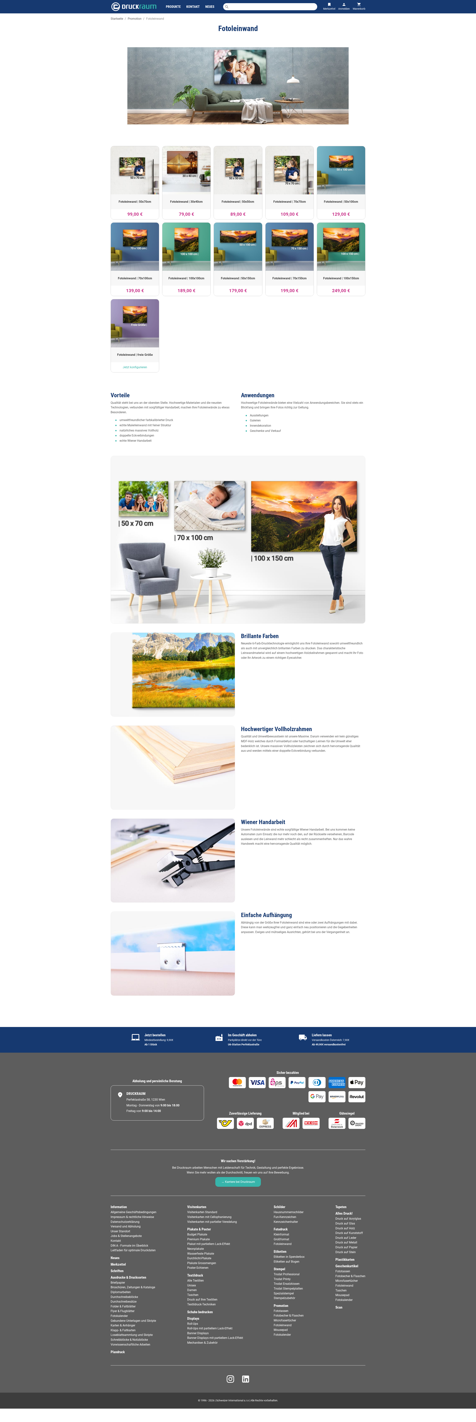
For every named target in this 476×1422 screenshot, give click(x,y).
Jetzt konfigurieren (135, 367)
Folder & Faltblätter (123, 1306)
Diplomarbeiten (121, 1292)
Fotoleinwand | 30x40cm (186, 201)
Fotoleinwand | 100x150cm (341, 278)
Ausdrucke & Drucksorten (128, 1277)
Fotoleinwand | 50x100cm (341, 201)
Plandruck (118, 1352)
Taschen (192, 1295)
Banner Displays (198, 1333)
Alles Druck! (344, 1213)
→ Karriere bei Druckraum (238, 1182)
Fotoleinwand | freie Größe (135, 355)
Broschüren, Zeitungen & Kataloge (133, 1287)
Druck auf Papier (346, 1247)
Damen (192, 1290)
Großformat (281, 1239)
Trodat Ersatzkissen (287, 1283)
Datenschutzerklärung (125, 1222)
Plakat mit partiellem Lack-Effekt (208, 1244)
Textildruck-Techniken (201, 1304)
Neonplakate (195, 1249)
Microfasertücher (285, 1320)
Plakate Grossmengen (201, 1263)
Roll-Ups (192, 1323)
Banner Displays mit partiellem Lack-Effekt (215, 1338)
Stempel (279, 1269)
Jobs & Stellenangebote (126, 1236)
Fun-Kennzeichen (285, 1217)
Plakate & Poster (199, 1229)
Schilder (279, 1207)
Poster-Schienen (197, 1267)
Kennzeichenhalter (286, 1222)
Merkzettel (118, 1264)
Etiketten (280, 1251)
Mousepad (281, 1330)
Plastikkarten (344, 1259)
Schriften (117, 1271)
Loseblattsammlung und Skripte (132, 1335)
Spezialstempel (284, 1293)
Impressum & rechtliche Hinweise (132, 1217)
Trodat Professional (287, 1274)
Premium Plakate (198, 1239)
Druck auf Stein (345, 1252)
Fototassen (281, 1311)
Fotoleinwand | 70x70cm (289, 201)
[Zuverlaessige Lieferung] (225, 1123)
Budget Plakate (197, 1234)
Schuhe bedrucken (200, 1312)
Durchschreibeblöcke (124, 1297)
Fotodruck (281, 1229)
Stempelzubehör (284, 1298)
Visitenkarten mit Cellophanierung (209, 1217)
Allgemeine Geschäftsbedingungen (133, 1212)
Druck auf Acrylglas (348, 1218)
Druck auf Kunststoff (349, 1233)
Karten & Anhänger (123, 1325)
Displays (193, 1318)
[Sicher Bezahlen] (237, 1082)
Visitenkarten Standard (202, 1212)
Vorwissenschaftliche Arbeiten (130, 1344)
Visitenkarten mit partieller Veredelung (212, 1222)
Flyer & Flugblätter (122, 1311)
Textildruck (195, 1275)
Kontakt (116, 1241)
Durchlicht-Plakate (199, 1258)
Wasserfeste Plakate (200, 1253)
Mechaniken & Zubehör (202, 1342)
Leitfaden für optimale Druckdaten (133, 1250)
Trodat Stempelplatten (288, 1288)
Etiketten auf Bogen (286, 1261)
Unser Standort (120, 1231)
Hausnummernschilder (288, 1212)
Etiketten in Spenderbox (289, 1257)
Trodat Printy (282, 1279)
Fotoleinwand (283, 1244)
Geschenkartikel (346, 1266)
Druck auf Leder (345, 1238)
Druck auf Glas (345, 1223)
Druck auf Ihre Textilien (202, 1299)
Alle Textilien (195, 1280)
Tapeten (340, 1207)
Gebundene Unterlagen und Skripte (133, 1321)
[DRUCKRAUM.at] (134, 6)
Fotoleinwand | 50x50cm (238, 201)
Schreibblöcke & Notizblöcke (129, 1339)
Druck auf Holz (345, 1228)
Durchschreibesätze (123, 1301)
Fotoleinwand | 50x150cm (238, 278)
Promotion (281, 1306)
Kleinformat (281, 1234)
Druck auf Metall (346, 1242)
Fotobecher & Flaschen (289, 1315)
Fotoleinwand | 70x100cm (135, 278)
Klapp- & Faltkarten (123, 1330)
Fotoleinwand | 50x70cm (135, 201)
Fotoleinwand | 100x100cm (186, 278)
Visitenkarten (196, 1207)
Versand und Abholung (126, 1226)
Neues (115, 1258)
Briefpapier (118, 1282)
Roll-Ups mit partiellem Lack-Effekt (209, 1328)
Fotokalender (119, 1316)
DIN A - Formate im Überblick (129, 1245)
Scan (338, 1307)
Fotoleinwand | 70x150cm (289, 278)
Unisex (191, 1285)
